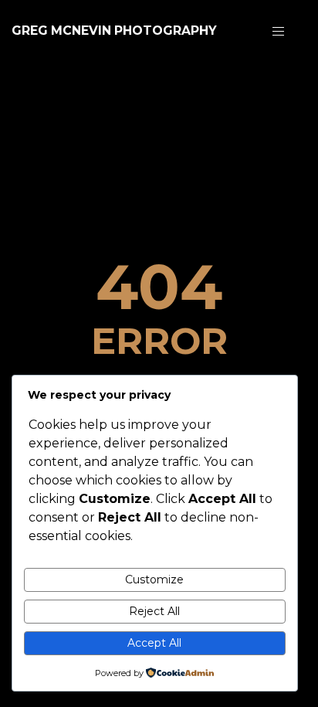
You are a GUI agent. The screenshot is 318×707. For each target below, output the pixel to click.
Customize (154, 579)
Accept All (154, 643)
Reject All (154, 611)
